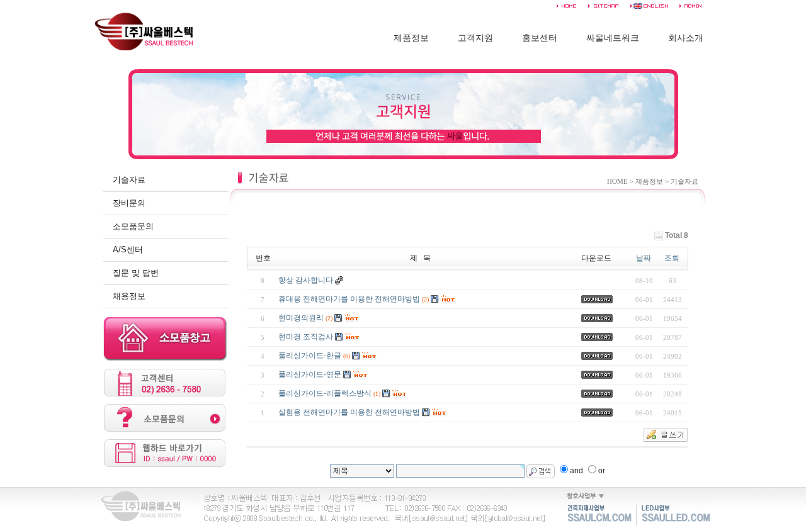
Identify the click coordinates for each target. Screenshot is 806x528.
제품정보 (411, 38)
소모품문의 (133, 226)
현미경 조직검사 (305, 336)
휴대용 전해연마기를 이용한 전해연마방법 (349, 299)
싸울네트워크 (612, 38)
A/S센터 (128, 249)
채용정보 (129, 296)
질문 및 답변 (136, 273)
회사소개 (685, 38)
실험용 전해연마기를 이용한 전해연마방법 (349, 412)
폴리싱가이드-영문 (309, 374)
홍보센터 (539, 38)
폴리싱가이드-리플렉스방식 (325, 393)
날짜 (643, 258)
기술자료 (129, 179)
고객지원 (475, 38)
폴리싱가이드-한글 (309, 355)
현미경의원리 (301, 317)
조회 (671, 258)
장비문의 (129, 203)
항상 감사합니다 (305, 280)
